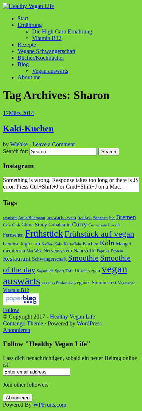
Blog (23, 64)
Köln (107, 243)
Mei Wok (34, 251)
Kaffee (47, 244)
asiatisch (10, 218)
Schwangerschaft (49, 259)
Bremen (126, 217)
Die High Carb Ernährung (62, 31)
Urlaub (81, 271)
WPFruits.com (49, 405)
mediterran (14, 250)
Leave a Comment (53, 144)
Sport (59, 271)
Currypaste (97, 225)
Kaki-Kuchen (28, 128)
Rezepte (26, 45)
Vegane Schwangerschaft (46, 51)
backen (85, 217)
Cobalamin (59, 225)
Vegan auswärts (50, 71)
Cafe (7, 225)
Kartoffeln (72, 244)
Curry (79, 224)
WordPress (89, 323)
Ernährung (29, 25)
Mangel (123, 243)
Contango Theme (23, 323)
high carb (30, 243)
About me (28, 77)
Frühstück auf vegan (99, 233)
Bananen (100, 218)
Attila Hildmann (31, 218)
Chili (16, 225)
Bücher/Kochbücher (40, 58)
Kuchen (90, 243)
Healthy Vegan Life (72, 316)
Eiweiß (114, 225)
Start (22, 18)
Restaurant (17, 258)
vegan (94, 270)
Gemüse (11, 243)
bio (112, 218)
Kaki (58, 244)
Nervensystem (57, 250)
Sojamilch (45, 271)
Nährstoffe (84, 250)
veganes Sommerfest (95, 282)
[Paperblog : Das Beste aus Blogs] (21, 303)
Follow (11, 310)
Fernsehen (13, 235)
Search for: (15, 151)
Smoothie (83, 258)
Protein (117, 251)
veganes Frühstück (57, 283)
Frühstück (44, 233)
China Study (34, 225)
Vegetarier (126, 283)
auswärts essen (61, 217)
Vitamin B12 (47, 38)
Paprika (103, 251)
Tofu (70, 271)
